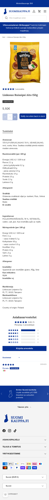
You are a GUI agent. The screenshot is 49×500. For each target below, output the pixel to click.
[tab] (8, 131)
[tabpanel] (24, 219)
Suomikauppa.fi (12, 494)
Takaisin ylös (23, 407)
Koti (4, 37)
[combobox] (24, 17)
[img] (8, 365)
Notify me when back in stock (33, 116)
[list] (24, 63)
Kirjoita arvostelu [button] (24, 348)
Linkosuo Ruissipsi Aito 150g (16, 37)
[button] (39, 11)
